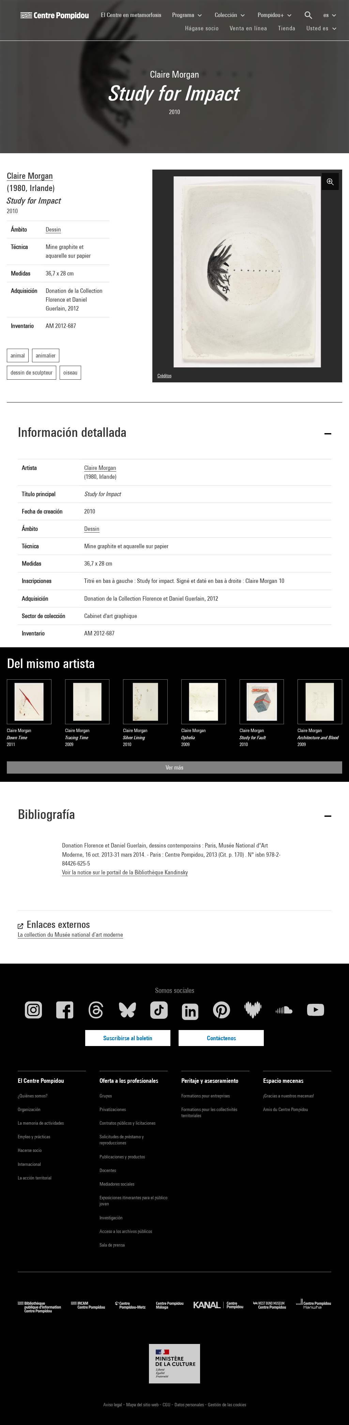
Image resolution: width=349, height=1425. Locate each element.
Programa (184, 14)
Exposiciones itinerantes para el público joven (133, 1200)
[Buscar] (308, 15)
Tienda (289, 28)
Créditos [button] (164, 375)
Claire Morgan (30, 175)
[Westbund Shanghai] (274, 1311)
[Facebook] (64, 1011)
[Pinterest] (221, 1011)
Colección (227, 14)
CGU (167, 1404)
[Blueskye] (127, 1011)
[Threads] (96, 1011)
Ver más (174, 767)
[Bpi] (44, 1311)
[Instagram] (33, 1011)
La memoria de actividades (41, 1123)
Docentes (108, 1170)
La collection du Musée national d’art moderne (70, 934)
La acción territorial (34, 1178)
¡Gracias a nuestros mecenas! (288, 1095)
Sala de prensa (112, 1245)
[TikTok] (158, 1011)
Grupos (106, 1095)
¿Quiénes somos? (32, 1095)
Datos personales (189, 1404)
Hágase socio (204, 28)
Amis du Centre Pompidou (285, 1109)
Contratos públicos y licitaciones (127, 1123)
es (326, 14)
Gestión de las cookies (227, 1404)
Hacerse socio (30, 1150)
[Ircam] (93, 1311)
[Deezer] (253, 1011)
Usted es (318, 28)
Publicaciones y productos (122, 1156)
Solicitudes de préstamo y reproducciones (122, 1139)
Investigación (111, 1217)
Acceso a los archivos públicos (126, 1231)
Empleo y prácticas (34, 1136)
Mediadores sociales (117, 1184)
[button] (174, 433)
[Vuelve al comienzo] (333, 1409)
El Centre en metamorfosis (134, 14)
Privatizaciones (113, 1109)
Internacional (29, 1164)
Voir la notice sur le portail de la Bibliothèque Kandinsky (125, 872)
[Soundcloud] (284, 1011)
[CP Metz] (135, 1311)
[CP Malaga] (175, 1311)
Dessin (53, 229)
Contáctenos (221, 1038)
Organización (29, 1109)
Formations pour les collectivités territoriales (209, 1112)
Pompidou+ (271, 14)
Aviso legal (113, 1404)
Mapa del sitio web (143, 1404)
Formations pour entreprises (205, 1095)
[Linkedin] (190, 1011)
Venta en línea (248, 28)
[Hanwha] (313, 1311)
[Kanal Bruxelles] (223, 1311)
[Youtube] (315, 1011)
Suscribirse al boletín (127, 1038)
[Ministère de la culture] (174, 1363)
